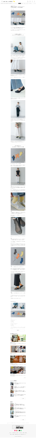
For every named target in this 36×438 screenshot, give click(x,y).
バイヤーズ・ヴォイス (13, 5)
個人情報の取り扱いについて (23, 434)
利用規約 (26, 432)
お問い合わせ (20, 432)
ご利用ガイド (17, 432)
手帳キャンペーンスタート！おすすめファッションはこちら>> (6, 3)
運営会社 (11, 434)
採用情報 (13, 434)
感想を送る (18, 330)
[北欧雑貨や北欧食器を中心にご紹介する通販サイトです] (8, 1)
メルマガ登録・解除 (14, 432)
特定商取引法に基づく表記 (17, 434)
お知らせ (10, 432)
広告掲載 (23, 432)
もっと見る (23, 398)
